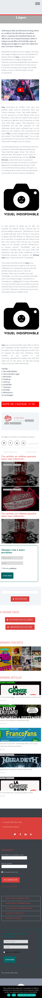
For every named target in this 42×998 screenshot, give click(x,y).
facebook (20, 834)
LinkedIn (17, 443)
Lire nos (10, 568)
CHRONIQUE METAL (8, 464)
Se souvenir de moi (10, 872)
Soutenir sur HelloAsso (21, 620)
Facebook (10, 443)
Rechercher (21, 599)
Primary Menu (37, 3)
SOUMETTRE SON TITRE (13, 822)
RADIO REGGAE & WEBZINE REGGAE (19, 908)
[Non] (40, 992)
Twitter (3, 443)
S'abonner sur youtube (21, 627)
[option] (20, 486)
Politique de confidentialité (26, 995)
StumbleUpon (23, 443)
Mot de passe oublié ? (9, 886)
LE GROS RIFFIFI (4, 649)
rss (30, 834)
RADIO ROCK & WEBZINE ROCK (17, 898)
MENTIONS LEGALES (11, 827)
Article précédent (10, 452)
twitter (14, 834)
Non (14, 995)
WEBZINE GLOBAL (14, 729)
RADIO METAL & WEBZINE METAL (18, 903)
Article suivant (31, 452)
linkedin (25, 834)
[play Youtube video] (20, 89)
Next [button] (39, 659)
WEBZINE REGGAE (10, 682)
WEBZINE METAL (15, 423)
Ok (9, 995)
